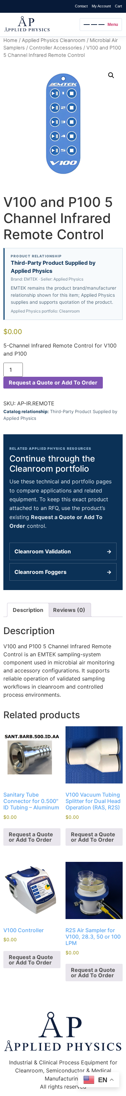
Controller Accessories (55, 48)
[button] (111, 75)
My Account (101, 6)
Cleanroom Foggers (63, 572)
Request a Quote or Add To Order (53, 382)
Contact (81, 6)
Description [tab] (28, 610)
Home (10, 40)
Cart (118, 6)
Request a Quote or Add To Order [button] (31, 837)
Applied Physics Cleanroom (53, 40)
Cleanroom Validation (63, 551)
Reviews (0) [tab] (69, 610)
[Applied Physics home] (40, 24)
